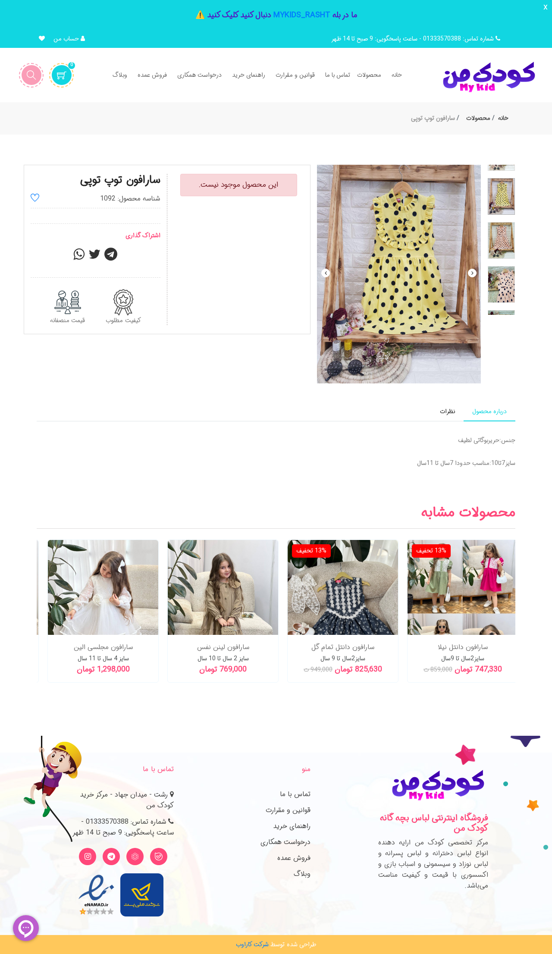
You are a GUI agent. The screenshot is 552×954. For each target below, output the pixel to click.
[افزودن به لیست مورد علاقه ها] (35, 199)
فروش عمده (293, 858)
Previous (325, 273)
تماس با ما (295, 794)
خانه (503, 118)
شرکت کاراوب (252, 944)
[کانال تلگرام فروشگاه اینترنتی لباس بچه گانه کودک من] (111, 856)
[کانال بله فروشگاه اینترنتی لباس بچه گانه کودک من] (158, 856)
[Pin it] (110, 257)
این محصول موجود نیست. (238, 185)
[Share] (79, 257)
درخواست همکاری (285, 842)
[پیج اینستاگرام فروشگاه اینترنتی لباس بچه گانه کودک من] (87, 856)
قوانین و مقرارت (288, 810)
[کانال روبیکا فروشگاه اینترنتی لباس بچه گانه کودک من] (135, 856)
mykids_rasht (301, 15)
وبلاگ (302, 874)
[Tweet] (94, 257)
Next (472, 273)
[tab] (489, 412)
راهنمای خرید (291, 826)
